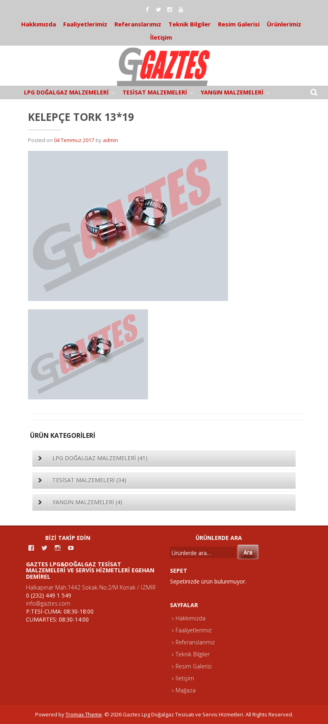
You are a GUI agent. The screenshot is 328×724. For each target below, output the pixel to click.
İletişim (161, 37)
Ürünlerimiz (284, 24)
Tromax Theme (84, 714)
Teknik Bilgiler (189, 24)
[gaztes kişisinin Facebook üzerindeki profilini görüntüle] (31, 548)
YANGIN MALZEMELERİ (232, 92)
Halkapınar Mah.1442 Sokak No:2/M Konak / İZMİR (91, 587)
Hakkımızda (38, 24)
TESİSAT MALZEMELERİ (154, 92)
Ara (248, 552)
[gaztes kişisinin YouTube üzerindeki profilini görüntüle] (71, 548)
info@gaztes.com (48, 603)
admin (110, 140)
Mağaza (186, 690)
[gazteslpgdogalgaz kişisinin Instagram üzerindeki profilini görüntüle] (57, 548)
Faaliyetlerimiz (85, 24)
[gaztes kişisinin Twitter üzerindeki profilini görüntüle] (44, 548)
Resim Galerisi (239, 24)
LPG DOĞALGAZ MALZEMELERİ (66, 92)
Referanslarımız (137, 24)
